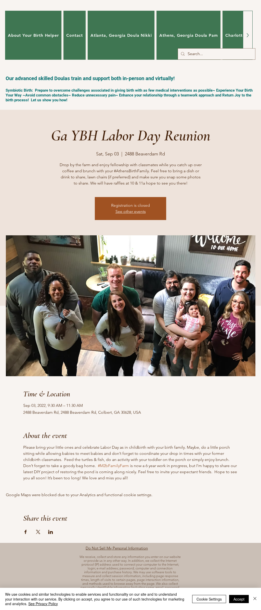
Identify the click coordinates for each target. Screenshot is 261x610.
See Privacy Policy (43, 603)
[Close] (255, 599)
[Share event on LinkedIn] (50, 532)
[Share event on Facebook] (25, 532)
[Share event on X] (38, 532)
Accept (238, 599)
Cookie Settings (209, 599)
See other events (130, 211)
